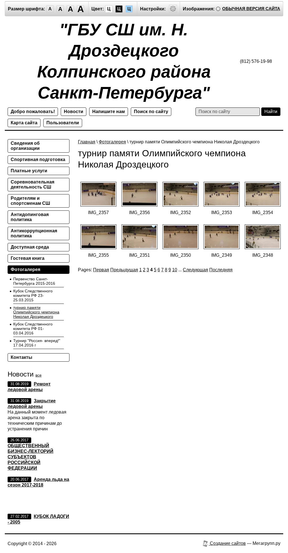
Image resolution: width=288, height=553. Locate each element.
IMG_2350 (180, 255)
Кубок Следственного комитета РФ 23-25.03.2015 (33, 295)
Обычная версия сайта (251, 8)
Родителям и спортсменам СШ (30, 201)
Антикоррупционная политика (34, 233)
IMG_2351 (139, 255)
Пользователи (62, 122)
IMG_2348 (262, 255)
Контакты (21, 357)
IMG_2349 (221, 255)
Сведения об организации (25, 146)
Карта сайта (24, 122)
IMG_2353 (221, 212)
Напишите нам (108, 111)
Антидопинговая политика (30, 217)
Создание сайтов (227, 543)
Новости (73, 111)
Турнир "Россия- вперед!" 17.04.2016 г (36, 342)
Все (38, 375)
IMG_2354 (262, 212)
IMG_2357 (98, 212)
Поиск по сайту (151, 111)
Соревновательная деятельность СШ (32, 184)
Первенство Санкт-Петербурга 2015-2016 (34, 281)
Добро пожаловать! (33, 111)
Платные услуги (29, 170)
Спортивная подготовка (38, 159)
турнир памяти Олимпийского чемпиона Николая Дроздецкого (36, 312)
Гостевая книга (27, 258)
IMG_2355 (98, 255)
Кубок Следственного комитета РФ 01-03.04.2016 (33, 328)
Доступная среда (30, 247)
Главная (86, 141)
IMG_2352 (180, 212)
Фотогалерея (112, 141)
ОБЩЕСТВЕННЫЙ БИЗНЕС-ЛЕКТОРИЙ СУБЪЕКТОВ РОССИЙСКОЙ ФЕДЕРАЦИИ (30, 457)
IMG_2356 (139, 212)
